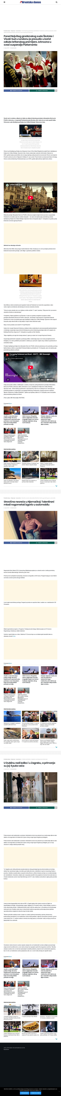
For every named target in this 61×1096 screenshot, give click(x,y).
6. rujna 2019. (6, 48)
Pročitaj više (36, 1093)
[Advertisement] (30, 19)
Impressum (6, 1049)
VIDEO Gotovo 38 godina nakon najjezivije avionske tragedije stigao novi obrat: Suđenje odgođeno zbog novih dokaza (30, 419)
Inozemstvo (13, 48)
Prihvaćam (24, 1093)
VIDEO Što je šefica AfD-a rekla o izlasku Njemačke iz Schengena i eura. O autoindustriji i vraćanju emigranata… (23, 439)
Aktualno (7, 413)
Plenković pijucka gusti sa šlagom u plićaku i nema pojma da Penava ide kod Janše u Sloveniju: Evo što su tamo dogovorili (9, 438)
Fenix (14, 636)
